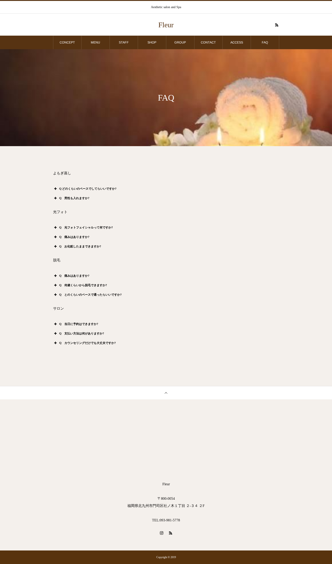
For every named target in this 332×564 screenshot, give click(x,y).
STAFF (124, 42)
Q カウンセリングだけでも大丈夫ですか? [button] (87, 343)
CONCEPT (67, 42)
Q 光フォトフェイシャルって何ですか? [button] (86, 227)
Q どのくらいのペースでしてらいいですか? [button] (88, 188)
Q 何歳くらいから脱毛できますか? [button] (83, 285)
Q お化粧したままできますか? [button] (80, 246)
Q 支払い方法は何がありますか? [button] (81, 333)
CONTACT (208, 42)
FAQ (265, 42)
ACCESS (236, 42)
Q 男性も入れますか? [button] (74, 198)
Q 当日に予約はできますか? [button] (78, 324)
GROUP (180, 42)
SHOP (151, 42)
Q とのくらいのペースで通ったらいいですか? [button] (90, 294)
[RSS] (276, 25)
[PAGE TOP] (166, 392)
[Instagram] (161, 533)
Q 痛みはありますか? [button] (74, 237)
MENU (95, 42)
